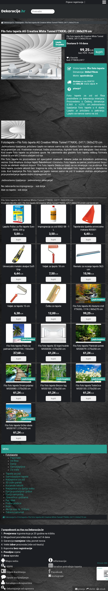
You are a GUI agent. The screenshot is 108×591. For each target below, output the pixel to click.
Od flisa (14, 460)
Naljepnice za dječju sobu (20, 488)
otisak (102, 589)
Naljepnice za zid (15, 479)
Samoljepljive (17, 466)
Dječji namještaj (14, 494)
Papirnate (15, 457)
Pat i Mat (10, 500)
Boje (8, 506)
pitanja (81, 589)
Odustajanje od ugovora (20, 588)
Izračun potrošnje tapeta (68, 566)
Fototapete (12, 454)
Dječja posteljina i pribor (19, 491)
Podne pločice (13, 503)
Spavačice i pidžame (17, 497)
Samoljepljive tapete (17, 476)
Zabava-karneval (15, 512)
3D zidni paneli (14, 482)
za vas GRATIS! (85, 82)
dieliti (92, 589)
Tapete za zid (13, 473)
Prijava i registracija (74, 2)
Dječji (13, 463)
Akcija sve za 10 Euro (17, 509)
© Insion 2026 (102, 563)
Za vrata (14, 469)
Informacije (59, 561)
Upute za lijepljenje (17, 577)
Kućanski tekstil (14, 485)
